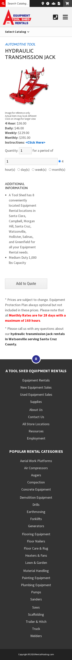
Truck (36, 628)
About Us (36, 409)
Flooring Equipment (36, 534)
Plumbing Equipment (36, 585)
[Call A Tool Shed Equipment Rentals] (55, 17)
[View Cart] (67, 3)
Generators (36, 526)
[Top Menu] (36, 359)
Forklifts (36, 519)
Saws (36, 607)
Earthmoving (36, 511)
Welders (36, 636)
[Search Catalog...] (3, 3)
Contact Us (36, 417)
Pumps (36, 592)
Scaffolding (36, 614)
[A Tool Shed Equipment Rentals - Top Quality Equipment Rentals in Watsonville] (17, 23)
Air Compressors (36, 468)
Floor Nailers (36, 541)
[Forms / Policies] (59, 3)
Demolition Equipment (36, 497)
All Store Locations (36, 424)
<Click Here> (35, 142)
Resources (36, 431)
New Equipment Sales (36, 387)
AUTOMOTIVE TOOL (20, 44)
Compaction (36, 482)
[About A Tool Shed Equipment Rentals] (47, 3)
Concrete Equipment (36, 489)
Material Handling (36, 570)
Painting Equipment (36, 578)
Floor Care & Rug (36, 548)
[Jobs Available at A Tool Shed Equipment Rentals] (53, 3)
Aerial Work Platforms (36, 461)
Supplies (36, 401)
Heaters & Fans (36, 555)
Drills (36, 504)
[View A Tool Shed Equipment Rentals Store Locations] (43, 3)
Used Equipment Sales (36, 394)
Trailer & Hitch (36, 621)
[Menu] (65, 17)
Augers (36, 475)
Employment (36, 438)
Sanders (36, 599)
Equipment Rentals (36, 380)
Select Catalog (16, 32)
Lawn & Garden (36, 562)
